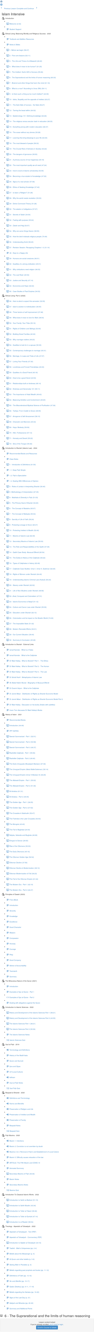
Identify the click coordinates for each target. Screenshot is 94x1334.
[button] (1, 2)
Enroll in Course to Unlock (47, 1327)
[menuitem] (1, 5)
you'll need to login (56, 1324)
